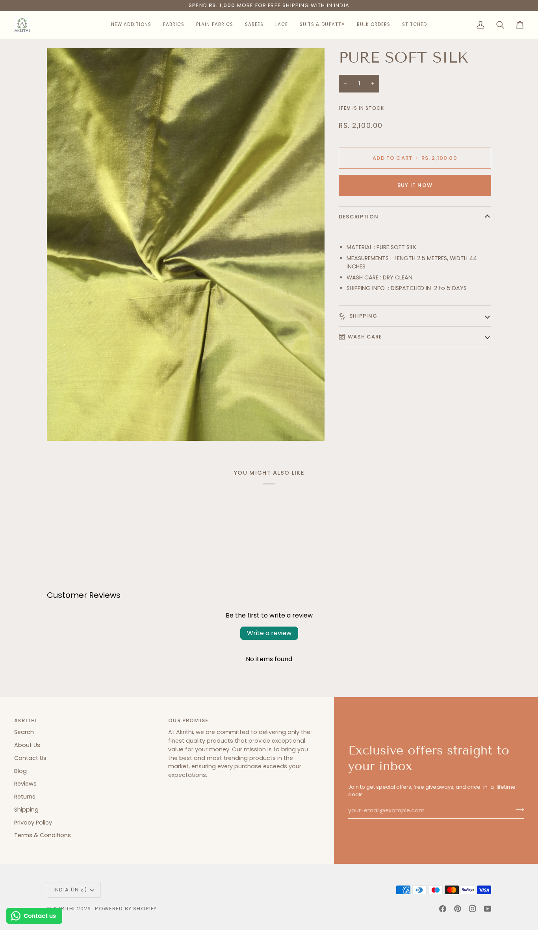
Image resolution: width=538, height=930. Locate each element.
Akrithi (64, 908)
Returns (24, 797)
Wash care (365, 336)
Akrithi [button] (25, 720)
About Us (27, 745)
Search (24, 732)
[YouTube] (487, 908)
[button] (131, 25)
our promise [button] (188, 720)
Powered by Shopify (126, 908)
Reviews (25, 784)
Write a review (269, 633)
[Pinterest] (457, 908)
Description (358, 216)
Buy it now (414, 185)
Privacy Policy (33, 822)
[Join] (517, 809)
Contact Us (30, 758)
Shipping (363, 316)
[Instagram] (472, 908)
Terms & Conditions (42, 835)
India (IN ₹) (70, 889)
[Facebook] (442, 908)
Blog (20, 771)
